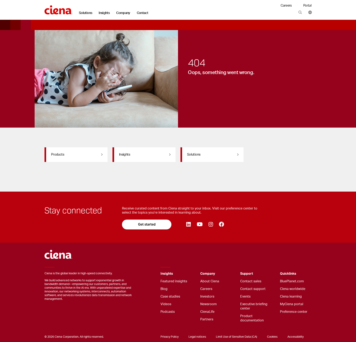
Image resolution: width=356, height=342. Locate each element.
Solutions (85, 13)
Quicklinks (288, 273)
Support (246, 273)
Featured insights (173, 281)
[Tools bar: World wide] (309, 12)
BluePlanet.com (292, 281)
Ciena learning (291, 296)
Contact (142, 13)
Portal (307, 5)
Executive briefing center (253, 306)
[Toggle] (191, 274)
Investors (207, 296)
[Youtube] (199, 224)
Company (123, 13)
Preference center (293, 311)
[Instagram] (210, 224)
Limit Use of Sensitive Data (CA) (236, 336)
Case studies (170, 296)
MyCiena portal (291, 304)
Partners (206, 319)
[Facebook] (221, 224)
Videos (165, 304)
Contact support (253, 289)
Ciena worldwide (292, 289)
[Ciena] (58, 8)
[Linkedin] (188, 224)
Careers (286, 5)
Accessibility (295, 336)
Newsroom (208, 304)
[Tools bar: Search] (300, 12)
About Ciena (209, 281)
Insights (104, 13)
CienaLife (207, 311)
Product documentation (252, 318)
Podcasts (167, 311)
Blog (163, 289)
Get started (147, 224)
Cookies (272, 336)
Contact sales (250, 281)
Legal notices (197, 336)
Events (245, 296)
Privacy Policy (169, 336)
